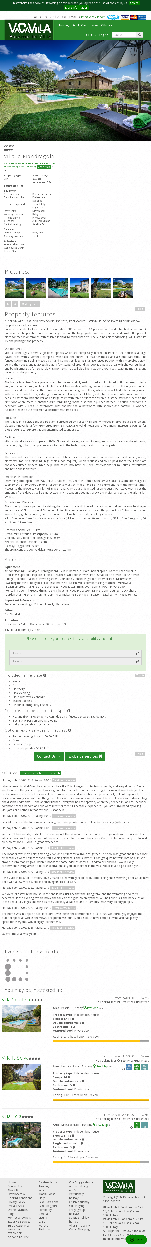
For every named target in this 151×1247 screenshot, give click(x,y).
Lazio (42, 1221)
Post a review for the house (39, 773)
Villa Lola (12, 1116)
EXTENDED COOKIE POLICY (18, 1235)
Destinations (48, 1182)
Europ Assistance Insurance (18, 1227)
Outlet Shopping (79, 1229)
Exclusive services (83, 756)
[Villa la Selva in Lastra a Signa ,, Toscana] (21, 1076)
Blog (11, 1214)
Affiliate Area (16, 1206)
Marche (43, 1225)
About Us (13, 1190)
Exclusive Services (19, 1221)
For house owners (19, 1217)
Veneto (43, 1190)
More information (76, 7)
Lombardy (45, 1210)
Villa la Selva (15, 1057)
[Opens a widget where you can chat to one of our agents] (136, 1240)
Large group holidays (77, 1212)
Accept (134, 3)
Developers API (17, 1194)
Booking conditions (20, 1198)
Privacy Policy (16, 1202)
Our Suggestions (81, 1182)
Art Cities (75, 1190)
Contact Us (47, 756)
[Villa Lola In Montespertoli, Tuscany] (21, 1135)
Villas (95, 25)
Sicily (42, 1198)
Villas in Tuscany (79, 1225)
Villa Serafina (16, 999)
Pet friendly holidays (76, 1196)
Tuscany (64, 25)
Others (106, 25)
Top (139, 308)
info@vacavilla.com (93, 17)
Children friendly (79, 1202)
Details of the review (64, 780)
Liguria (43, 1217)
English (104, 35)
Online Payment (18, 1210)
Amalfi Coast (80, 25)
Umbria (43, 1214)
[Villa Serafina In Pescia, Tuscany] (21, 1018)
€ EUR (90, 35)
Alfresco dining (78, 1186)
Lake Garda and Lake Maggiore (49, 1204)
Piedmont (45, 1229)
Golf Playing (76, 1206)
